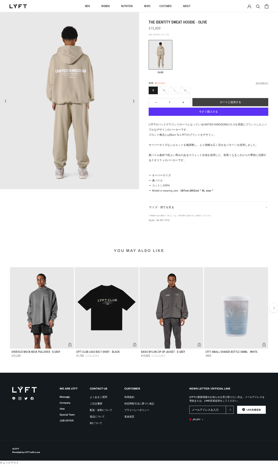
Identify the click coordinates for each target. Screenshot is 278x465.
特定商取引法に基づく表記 (139, 403)
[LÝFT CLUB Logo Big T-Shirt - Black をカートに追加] (134, 344)
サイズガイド (262, 83)
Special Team (67, 414)
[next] (273, 308)
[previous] (4, 308)
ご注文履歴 (96, 403)
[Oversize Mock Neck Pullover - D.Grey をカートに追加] (69, 344)
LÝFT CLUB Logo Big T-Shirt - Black (98, 351)
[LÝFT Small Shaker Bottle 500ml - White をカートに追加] (264, 344)
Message (65, 397)
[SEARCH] (258, 6)
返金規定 (129, 416)
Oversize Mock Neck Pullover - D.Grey (35, 351)
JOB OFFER (67, 420)
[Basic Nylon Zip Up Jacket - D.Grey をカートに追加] (199, 344)
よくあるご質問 (98, 397)
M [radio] (164, 90)
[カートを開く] (266, 6)
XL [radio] (185, 90)
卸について (96, 423)
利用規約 (129, 397)
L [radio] (174, 90)
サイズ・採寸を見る (161, 207)
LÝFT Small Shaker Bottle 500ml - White (232, 351)
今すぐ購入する (208, 111)
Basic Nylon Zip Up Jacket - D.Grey (163, 351)
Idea (62, 408)
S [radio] (153, 90)
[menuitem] (89, 5)
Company (65, 403)
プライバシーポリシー (136, 410)
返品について (97, 416)
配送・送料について (101, 410)
